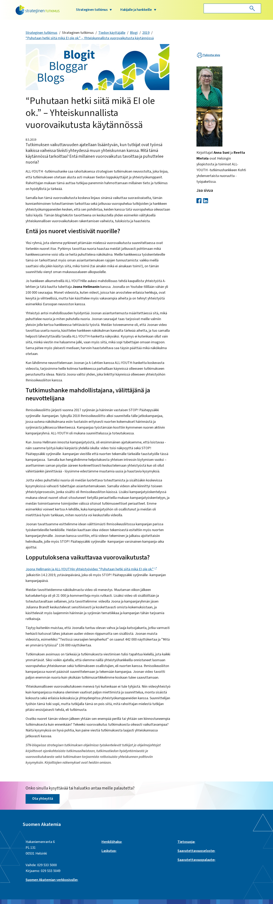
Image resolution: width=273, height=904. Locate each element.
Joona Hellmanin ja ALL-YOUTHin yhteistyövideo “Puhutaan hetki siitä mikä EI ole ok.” (90, 569)
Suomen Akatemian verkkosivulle (51, 879)
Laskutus (108, 850)
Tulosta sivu (211, 55)
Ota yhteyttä (42, 798)
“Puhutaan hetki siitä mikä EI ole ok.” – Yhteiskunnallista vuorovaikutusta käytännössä (90, 38)
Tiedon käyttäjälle (111, 32)
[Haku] (252, 8)
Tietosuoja (185, 841)
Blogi (134, 32)
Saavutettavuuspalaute (195, 859)
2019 (145, 32)
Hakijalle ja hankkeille (136, 9)
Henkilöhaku (111, 841)
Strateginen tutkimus (92, 9)
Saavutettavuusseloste (195, 850)
